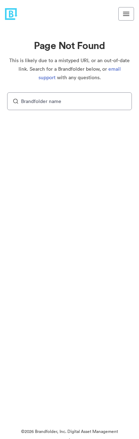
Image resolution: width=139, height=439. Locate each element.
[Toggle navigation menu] (126, 14)
